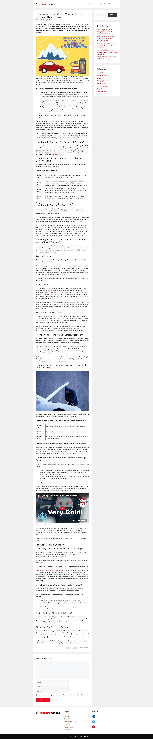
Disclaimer (112, 4)
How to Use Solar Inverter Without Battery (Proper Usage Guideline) (107, 52)
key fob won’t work (52, 292)
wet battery (62, 138)
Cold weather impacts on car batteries (48, 570)
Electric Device (102, 83)
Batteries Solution (103, 75)
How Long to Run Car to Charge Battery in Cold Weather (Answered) (105, 32)
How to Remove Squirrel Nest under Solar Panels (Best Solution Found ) (106, 38)
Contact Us (91, 4)
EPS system (57, 154)
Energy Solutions (102, 86)
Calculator (70, 4)
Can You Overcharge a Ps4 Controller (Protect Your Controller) (105, 45)
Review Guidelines (71, 721)
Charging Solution (103, 81)
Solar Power (101, 89)
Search (112, 15)
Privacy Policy (102, 4)
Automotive (101, 73)
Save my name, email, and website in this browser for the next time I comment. (63, 695)
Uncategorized (102, 91)
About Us (80, 4)
